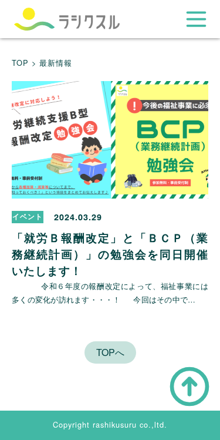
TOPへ (110, 352)
